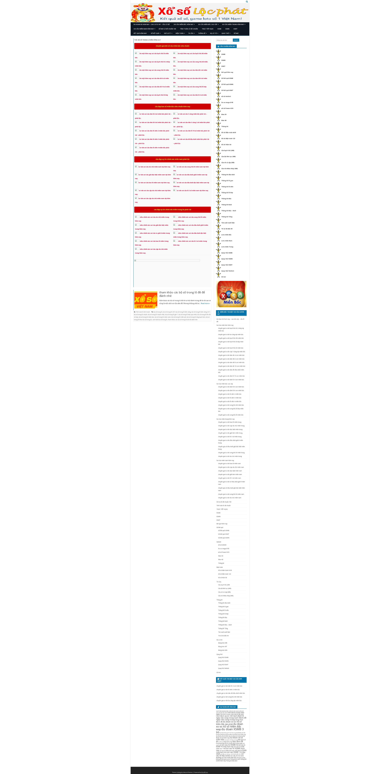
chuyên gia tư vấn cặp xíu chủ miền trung (231, 426)
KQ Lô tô (213, 33)
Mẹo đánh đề (238, 741)
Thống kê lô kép (227, 193)
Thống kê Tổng (226, 217)
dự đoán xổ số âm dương (231, 740)
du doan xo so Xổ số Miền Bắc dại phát (229, 722)
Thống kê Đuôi (226, 205)
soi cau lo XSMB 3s (230, 745)
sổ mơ (236, 33)
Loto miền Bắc (226, 235)
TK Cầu (190, 33)
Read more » (205, 303)
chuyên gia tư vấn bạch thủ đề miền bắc (231, 338)
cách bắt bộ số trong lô (159, 320)
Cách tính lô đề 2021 (237, 714)
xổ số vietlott (226, 96)
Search (236, 40)
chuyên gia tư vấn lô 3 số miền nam (229, 478)
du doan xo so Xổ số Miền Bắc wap (229, 726)
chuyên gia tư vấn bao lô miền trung (229, 422)
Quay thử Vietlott (227, 271)
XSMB (219, 29)
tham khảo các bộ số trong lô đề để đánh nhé (182, 294)
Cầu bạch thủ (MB (224, 585)
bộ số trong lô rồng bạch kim (196, 317)
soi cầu (222, 754)
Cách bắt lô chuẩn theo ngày (230, 713)
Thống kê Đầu (226, 199)
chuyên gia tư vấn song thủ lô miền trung (231, 453)
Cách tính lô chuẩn (225, 714)
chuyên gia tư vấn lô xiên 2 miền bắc (229, 394)
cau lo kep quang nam (222, 711)
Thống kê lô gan (227, 181)
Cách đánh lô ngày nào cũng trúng (230, 717)
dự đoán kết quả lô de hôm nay (228, 732)
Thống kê (201, 33)
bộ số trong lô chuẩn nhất (156, 314)
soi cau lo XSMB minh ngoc (227, 750)
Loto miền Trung (227, 247)
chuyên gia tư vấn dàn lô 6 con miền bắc (231, 387)
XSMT (235, 29)
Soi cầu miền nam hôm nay (144, 29)
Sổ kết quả (155, 33)
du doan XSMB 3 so (230, 730)
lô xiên (220, 741)
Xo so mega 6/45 (227, 102)
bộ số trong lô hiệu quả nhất (188, 314)
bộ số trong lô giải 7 (171, 314)
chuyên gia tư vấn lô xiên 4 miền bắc (229, 401)
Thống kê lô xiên (227, 187)
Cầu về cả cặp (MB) (227, 162)
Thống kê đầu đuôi (228, 175)
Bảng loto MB (222, 643)
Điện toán (179, 33)
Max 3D (224, 114)
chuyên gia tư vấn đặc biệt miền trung (230, 429)
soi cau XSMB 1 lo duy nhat (230, 753)
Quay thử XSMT (226, 265)
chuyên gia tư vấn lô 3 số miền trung (229, 437)
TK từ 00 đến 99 (226, 229)
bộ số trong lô (157, 312)
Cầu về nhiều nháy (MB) (229, 168)
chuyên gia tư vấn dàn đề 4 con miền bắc (231, 355)
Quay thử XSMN (227, 259)
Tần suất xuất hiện (228, 223)
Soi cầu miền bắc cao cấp (207, 24)
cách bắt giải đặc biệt (221, 712)
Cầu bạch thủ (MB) (227, 150)
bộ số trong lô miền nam (163, 317)
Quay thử (225, 33)
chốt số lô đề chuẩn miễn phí (236, 711)
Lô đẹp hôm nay (227, 741)
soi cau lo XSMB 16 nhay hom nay (230, 746)
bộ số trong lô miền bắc (146, 317)
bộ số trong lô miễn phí (178, 317)
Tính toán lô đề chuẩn (189, 29)
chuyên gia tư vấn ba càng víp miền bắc (230, 334)
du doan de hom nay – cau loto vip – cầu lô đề (152, 24)
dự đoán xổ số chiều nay (239, 734)
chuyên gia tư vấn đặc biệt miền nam (230, 471)
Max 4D (224, 120)
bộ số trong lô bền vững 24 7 (201, 312)
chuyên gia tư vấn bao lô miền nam (229, 463)
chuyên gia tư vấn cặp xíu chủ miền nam (231, 467)
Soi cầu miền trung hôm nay (233, 24)
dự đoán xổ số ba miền (225, 734)
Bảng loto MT (222, 646)
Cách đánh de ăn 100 (224, 716)
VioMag (179, 772)
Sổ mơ (223, 277)
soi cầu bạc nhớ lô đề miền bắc (233, 754)
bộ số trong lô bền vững (183, 312)
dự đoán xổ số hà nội (237, 736)
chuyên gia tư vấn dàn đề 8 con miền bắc (231, 362)
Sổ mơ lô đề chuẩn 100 (167, 29)
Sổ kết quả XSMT (227, 90)
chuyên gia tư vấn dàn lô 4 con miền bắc (231, 380)
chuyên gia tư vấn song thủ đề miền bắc (231, 405)
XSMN (227, 29)
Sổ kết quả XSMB (227, 78)
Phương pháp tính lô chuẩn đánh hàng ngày (229, 743)
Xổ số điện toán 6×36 (225, 570)
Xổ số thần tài (226, 144)
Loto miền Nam (226, 241)
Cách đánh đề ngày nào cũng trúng (231, 718)
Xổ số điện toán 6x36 (228, 132)
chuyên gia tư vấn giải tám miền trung (230, 433)
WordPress (204, 772)
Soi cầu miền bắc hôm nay (183, 24)
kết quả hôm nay (140, 33)
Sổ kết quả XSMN (227, 84)
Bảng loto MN (222, 650)
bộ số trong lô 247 (169, 312)
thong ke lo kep (241, 757)
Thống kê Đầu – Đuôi (228, 211)
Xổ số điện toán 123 (228, 138)
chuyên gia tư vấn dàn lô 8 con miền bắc (231, 390)
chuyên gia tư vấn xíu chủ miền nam (229, 498)
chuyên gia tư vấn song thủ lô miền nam (231, 494)
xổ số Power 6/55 (227, 108)
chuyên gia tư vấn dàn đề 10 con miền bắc (231, 366)
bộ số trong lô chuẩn (140, 314)
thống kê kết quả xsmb (223, 759)
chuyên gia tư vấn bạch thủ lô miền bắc (230, 348)
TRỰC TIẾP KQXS (207, 29)
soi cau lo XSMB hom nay (230, 749)
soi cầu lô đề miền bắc (229, 757)
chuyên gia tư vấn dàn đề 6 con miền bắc (231, 359)
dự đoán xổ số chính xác (223, 736)
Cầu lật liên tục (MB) (228, 156)
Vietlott (167, 33)
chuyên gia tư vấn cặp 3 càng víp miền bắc (231, 351)
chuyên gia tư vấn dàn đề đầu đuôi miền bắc (231, 693)
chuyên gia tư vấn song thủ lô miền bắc (230, 415)
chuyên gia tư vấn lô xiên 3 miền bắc (229, 398)
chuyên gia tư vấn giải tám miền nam (230, 474)
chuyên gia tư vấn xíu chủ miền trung (230, 456)
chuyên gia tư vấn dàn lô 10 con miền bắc (231, 376)
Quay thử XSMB (226, 253)
